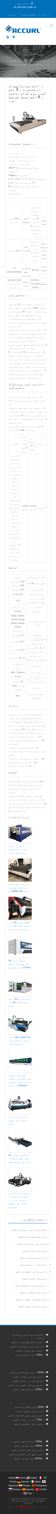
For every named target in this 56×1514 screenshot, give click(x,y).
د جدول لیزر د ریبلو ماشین (34, 1264)
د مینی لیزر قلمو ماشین (35, 1250)
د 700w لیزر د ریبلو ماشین (28, 1419)
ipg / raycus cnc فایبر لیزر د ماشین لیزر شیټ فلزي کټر (19, 1040)
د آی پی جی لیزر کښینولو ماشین (31, 1271)
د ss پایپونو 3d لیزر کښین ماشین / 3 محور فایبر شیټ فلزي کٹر (19, 926)
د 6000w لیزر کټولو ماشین (29, 1458)
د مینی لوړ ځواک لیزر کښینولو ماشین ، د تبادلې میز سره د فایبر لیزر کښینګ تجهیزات (19, 1200)
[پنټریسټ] (13, 37)
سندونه (12, 14)
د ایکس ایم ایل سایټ (22, 1507)
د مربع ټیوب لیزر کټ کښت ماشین (31, 1285)
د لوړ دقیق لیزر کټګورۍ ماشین (32, 1299)
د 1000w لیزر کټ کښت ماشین (28, 1389)
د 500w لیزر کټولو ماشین (29, 1354)
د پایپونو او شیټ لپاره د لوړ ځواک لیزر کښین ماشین (17, 849)
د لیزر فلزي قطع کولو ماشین (33, 1237)
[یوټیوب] (7, 37)
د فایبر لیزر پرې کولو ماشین (32, 1244)
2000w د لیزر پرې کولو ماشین (27, 1372)
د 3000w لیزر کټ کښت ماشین (28, 1441)
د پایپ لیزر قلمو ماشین (35, 1278)
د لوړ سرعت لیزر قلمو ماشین (33, 1306)
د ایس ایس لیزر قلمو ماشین (34, 1257)
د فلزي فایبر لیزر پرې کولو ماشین (30, 1230)
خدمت (44, 14)
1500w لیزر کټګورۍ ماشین (29, 1407)
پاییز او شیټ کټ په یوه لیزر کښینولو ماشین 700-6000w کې (18, 887)
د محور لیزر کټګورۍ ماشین (34, 1292)
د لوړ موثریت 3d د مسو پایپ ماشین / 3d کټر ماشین (19, 1002)
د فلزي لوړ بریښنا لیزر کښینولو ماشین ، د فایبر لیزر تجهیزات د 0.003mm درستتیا (19, 1080)
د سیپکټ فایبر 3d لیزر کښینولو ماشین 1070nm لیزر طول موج (19, 964)
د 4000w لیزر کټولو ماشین (29, 1445)
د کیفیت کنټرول (29, 14)
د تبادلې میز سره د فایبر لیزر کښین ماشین (18, 1120)
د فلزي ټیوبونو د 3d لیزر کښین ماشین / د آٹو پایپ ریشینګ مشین (19, 1158)
